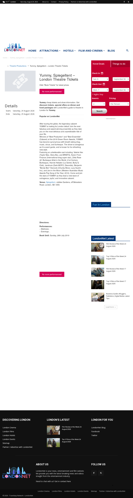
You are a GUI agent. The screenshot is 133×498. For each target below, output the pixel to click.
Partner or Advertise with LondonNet (84, 2)
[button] (127, 51)
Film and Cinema (90, 50)
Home (32, 50)
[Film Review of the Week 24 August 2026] (97, 247)
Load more (110, 307)
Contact (53, 2)
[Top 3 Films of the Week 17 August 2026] (97, 284)
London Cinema (9, 427)
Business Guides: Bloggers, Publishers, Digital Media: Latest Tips (117, 296)
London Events (9, 439)
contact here (65, 481)
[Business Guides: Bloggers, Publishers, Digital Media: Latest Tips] (97, 297)
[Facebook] (124, 2)
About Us (45, 2)
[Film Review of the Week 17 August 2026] (97, 272)
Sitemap (6, 443)
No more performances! (52, 91)
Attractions (48, 50)
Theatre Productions (18, 66)
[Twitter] (128, 2)
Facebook (95, 431)
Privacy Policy (63, 2)
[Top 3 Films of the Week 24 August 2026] (97, 259)
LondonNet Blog (98, 427)
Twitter (94, 435)
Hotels (68, 50)
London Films (8, 431)
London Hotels (9, 435)
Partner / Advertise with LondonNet (17, 447)
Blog (111, 50)
